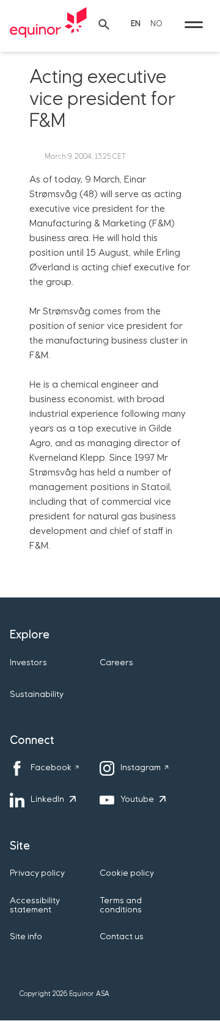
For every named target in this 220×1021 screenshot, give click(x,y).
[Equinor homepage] (48, 24)
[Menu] (193, 24)
